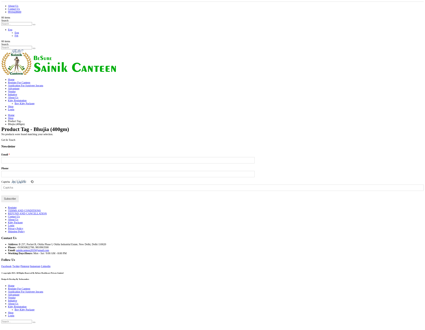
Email (5, 154)
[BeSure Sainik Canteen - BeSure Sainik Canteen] (58, 73)
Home (11, 79)
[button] (32, 182)
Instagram (35, 266)
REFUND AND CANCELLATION (27, 213)
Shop (10, 106)
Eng (10, 29)
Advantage (13, 88)
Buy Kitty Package (25, 103)
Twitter (16, 266)
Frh (16, 35)
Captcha (5, 181)
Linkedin (45, 266)
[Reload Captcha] (32, 182)
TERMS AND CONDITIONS (24, 210)
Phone (4, 168)
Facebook (6, 266)
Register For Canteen (19, 82)
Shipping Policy (16, 231)
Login (11, 109)
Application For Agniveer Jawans (25, 85)
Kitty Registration (17, 100)
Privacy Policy (15, 228)
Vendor (12, 91)
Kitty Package (15, 222)
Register (12, 207)
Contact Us (14, 8)
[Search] (34, 24)
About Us (13, 5)
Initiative (12, 94)
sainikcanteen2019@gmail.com (32, 250)
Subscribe (10, 198)
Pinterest (24, 266)
